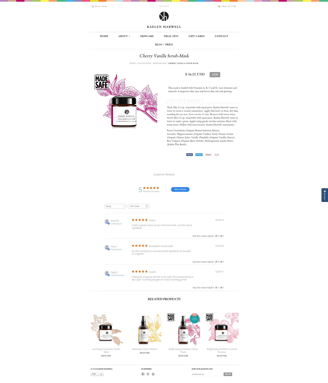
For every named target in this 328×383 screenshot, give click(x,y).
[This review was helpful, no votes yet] (216, 236)
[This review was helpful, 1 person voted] (216, 287)
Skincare (147, 36)
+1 (217, 154)
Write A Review (180, 189)
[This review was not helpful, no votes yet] (221, 236)
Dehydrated (159, 63)
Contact (221, 36)
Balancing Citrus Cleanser (144, 349)
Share (190, 154)
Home (104, 36)
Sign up (166, 6)
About (124, 36)
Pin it (209, 154)
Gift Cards (197, 36)
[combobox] (115, 206)
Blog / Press (164, 45)
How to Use (176, 101)
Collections (144, 63)
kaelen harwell (104, 369)
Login (161, 6)
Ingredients (193, 101)
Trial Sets (171, 36)
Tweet (200, 154)
